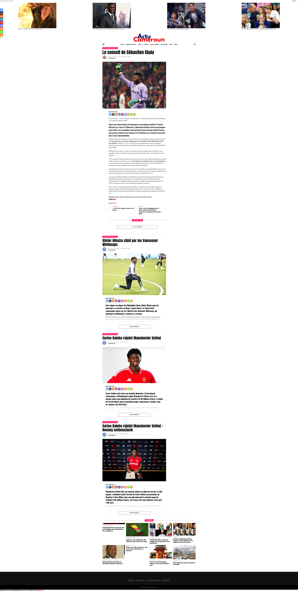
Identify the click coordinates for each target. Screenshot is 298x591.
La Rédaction (112, 58)
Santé (170, 44)
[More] (134, 114)
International (164, 44)
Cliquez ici (112, 199)
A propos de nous (140, 580)
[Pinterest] (122, 114)
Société (140, 44)
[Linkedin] (119, 114)
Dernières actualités (131, 44)
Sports (176, 44)
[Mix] (128, 114)
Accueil (122, 44)
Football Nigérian (154, 44)
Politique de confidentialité (153, 580)
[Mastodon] (125, 114)
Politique (146, 44)
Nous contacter (166, 580)
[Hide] (0, 38)
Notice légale (131, 580)
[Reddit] (116, 114)
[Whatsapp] (131, 114)
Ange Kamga (112, 250)
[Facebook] (110, 114)
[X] (113, 114)
